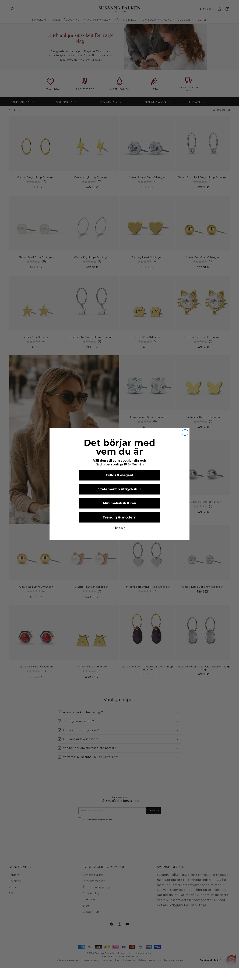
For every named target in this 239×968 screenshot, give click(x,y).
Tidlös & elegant (119, 475)
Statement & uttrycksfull (119, 489)
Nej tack (119, 527)
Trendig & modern (119, 517)
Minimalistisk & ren (119, 503)
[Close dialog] (185, 432)
